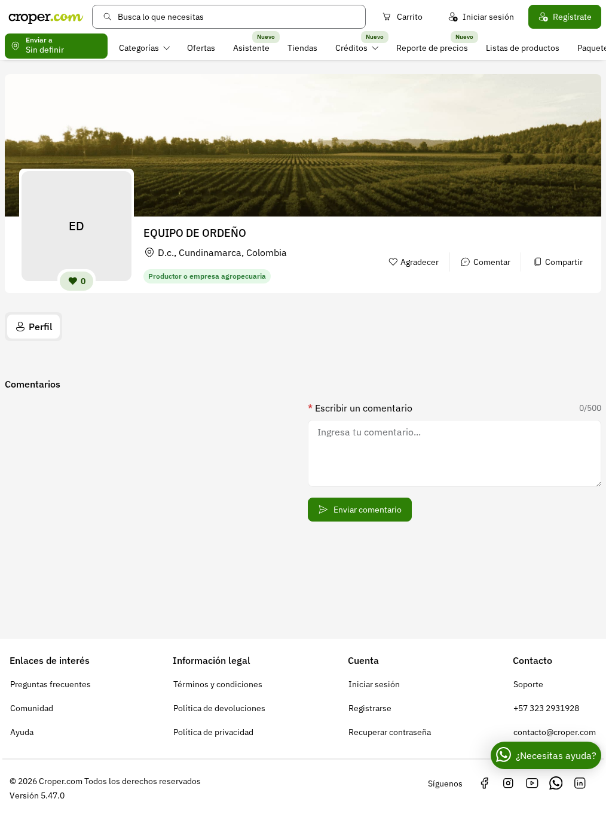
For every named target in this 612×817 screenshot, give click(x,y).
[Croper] (46, 17)
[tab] (33, 327)
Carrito (410, 16)
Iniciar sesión (488, 16)
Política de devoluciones (219, 708)
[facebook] (484, 783)
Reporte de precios (432, 47)
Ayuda (21, 732)
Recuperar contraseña (389, 732)
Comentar (491, 262)
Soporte (528, 684)
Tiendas (302, 47)
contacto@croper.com (554, 732)
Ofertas (201, 47)
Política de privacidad (213, 732)
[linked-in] (579, 783)
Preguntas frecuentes (50, 684)
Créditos (351, 47)
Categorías (139, 47)
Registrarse (369, 708)
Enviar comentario (367, 509)
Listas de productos (522, 47)
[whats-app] (555, 783)
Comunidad (31, 708)
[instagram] (508, 783)
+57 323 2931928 (546, 708)
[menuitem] (144, 47)
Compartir (564, 262)
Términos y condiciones (217, 684)
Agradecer (419, 262)
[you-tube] (531, 783)
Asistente (251, 47)
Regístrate (572, 16)
